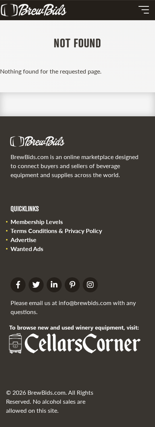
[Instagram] (90, 284)
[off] (143, 10)
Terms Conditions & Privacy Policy (56, 230)
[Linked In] (54, 284)
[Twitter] (36, 284)
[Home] (36, 10)
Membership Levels (37, 221)
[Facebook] (18, 284)
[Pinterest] (72, 284)
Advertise (23, 239)
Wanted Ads (27, 248)
